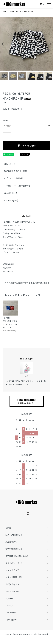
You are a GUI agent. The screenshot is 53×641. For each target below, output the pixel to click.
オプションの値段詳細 (13, 178)
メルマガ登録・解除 (14, 577)
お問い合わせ (11, 619)
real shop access (26, 401)
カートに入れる (29, 145)
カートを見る (11, 612)
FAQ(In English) (11, 200)
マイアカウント (12, 591)
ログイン (9, 605)
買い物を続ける (10, 193)
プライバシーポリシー (14, 563)
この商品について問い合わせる (17, 185)
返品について (9, 163)
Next (50, 44)
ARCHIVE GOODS (15, 11)
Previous (3, 44)
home (4, 11)
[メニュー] (49, 4)
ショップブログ (12, 570)
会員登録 (9, 598)
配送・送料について (14, 534)
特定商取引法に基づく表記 (15, 170)
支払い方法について (14, 549)
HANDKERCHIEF (29, 11)
